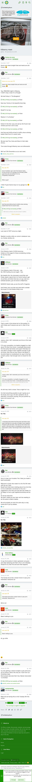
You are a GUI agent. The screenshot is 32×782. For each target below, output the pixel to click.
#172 (30, 476)
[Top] (26, 762)
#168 (30, 321)
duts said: (4, 593)
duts (6, 569)
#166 (30, 249)
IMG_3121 (5, 120)
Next (21, 702)
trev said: (4, 371)
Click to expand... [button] (16, 214)
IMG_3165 (5, 681)
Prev (11, 702)
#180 (30, 694)
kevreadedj (13, 99)
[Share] (28, 63)
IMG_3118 (5, 99)
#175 (30, 575)
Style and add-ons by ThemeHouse (13, 768)
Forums (2, 745)
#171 (30, 411)
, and (8, 153)
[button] (3, 2)
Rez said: (4, 167)
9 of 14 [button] (16, 702)
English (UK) (15, 760)
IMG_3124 (5, 106)
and (5, 310)
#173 (30, 517)
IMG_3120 (5, 129)
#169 (30, 338)
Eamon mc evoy (10, 57)
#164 (30, 198)
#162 (30, 78)
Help (19, 762)
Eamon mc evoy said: (7, 81)
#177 (30, 614)
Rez (3, 51)
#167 (30, 268)
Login (2, 753)
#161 (30, 63)
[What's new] (26, 2)
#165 (30, 229)
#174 (30, 558)
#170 (30, 368)
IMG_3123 (5, 113)
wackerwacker (9, 688)
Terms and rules (5, 762)
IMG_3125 (5, 137)
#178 (30, 627)
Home (2, 742)
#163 (30, 164)
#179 (30, 668)
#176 (30, 590)
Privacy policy (13, 762)
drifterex (7, 262)
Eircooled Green (5, 760)
